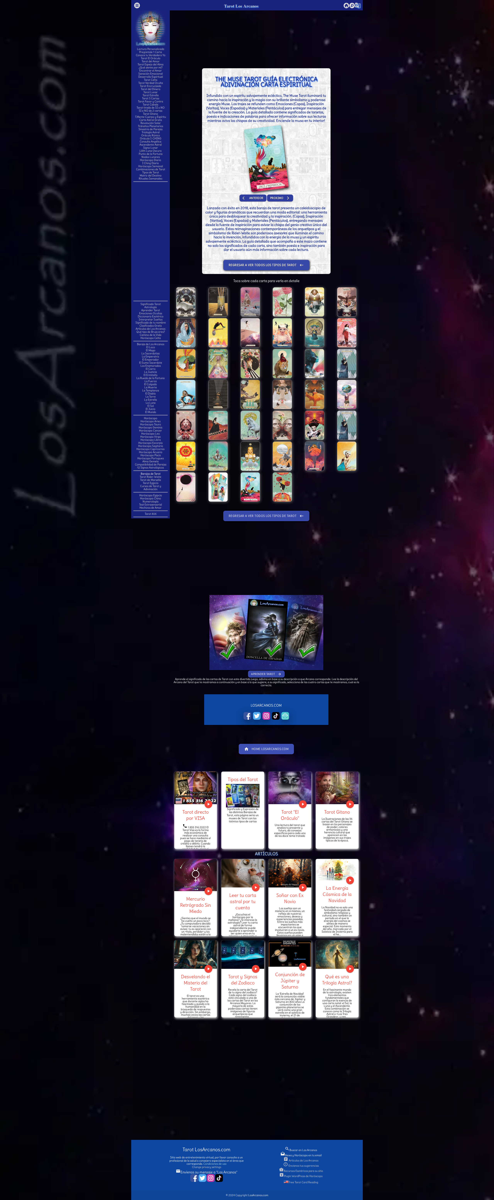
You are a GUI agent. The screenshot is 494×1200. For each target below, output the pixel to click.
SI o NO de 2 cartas (150, 110)
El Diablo (150, 393)
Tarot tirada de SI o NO (151, 107)
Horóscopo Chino (150, 498)
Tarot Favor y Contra (150, 101)
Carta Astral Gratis (150, 120)
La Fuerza (151, 381)
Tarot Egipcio (150, 483)
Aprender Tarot (150, 310)
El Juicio (150, 409)
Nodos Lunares (150, 157)
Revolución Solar (150, 123)
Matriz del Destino (151, 175)
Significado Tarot (150, 304)
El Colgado (150, 384)
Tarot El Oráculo (150, 58)
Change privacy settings (206, 1167)
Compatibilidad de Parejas (150, 464)
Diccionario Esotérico (150, 316)
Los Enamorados (150, 365)
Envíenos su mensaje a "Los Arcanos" (206, 1172)
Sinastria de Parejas (150, 129)
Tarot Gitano (150, 113)
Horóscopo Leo (150, 433)
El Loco (150, 347)
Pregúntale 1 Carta (150, 52)
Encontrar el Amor (150, 70)
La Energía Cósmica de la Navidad (337, 894)
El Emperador (150, 359)
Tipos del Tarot (243, 779)
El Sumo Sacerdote (150, 362)
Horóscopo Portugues (150, 458)
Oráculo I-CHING (150, 138)
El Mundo (150, 412)
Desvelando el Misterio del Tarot (195, 983)
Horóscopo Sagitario (150, 446)
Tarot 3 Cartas (150, 98)
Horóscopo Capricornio (150, 449)
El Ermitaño (150, 375)
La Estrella (150, 399)
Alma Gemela (150, 461)
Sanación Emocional (150, 73)
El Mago (150, 350)
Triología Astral (151, 132)
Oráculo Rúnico (150, 135)
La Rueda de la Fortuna (150, 378)
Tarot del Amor (151, 61)
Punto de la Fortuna (150, 154)
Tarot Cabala (150, 104)
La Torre (150, 396)
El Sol (150, 406)
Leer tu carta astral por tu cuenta (242, 901)
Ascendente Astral (151, 144)
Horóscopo (150, 418)
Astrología (150, 307)
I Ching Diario (150, 163)
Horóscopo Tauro (150, 424)
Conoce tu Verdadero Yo (150, 55)
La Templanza (150, 390)
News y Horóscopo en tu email (301, 1155)
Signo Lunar (150, 147)
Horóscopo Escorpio (150, 443)
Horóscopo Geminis (150, 427)
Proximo (280, 198)
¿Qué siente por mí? (150, 67)
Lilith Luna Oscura (151, 151)
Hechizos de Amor (151, 507)
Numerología (150, 501)
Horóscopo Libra (150, 440)
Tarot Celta (150, 80)
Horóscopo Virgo (150, 436)
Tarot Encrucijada (150, 86)
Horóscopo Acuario (150, 452)
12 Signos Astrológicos (150, 467)
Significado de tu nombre (150, 322)
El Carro (151, 369)
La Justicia (150, 372)
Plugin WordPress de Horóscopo (301, 1176)
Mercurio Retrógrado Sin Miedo (195, 905)
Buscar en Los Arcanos (301, 1150)
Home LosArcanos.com (266, 749)
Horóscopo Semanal (150, 166)
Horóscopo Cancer (150, 430)
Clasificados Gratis (151, 325)
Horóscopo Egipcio (150, 495)
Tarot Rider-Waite (150, 477)
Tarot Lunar (150, 92)
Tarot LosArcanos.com (206, 1150)
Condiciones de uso (215, 1163)
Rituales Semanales (150, 178)
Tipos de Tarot (150, 172)
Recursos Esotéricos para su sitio (301, 1171)
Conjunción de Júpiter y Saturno (290, 981)
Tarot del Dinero (150, 89)
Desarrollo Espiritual (150, 76)
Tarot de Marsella (150, 480)
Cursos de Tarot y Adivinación (150, 487)
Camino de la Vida (150, 335)
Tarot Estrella (151, 95)
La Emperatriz (150, 356)
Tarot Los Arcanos (241, 6)
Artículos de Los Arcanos (150, 328)
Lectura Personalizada (150, 49)
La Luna (151, 402)
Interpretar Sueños (150, 319)
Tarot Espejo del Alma (150, 64)
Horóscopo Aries (150, 421)
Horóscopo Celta (150, 338)
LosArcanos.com (258, 1195)
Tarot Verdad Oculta (150, 83)
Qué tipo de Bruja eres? (150, 332)
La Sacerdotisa (150, 353)
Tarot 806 (150, 514)
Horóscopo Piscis (150, 455)
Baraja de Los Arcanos (150, 344)
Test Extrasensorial (150, 504)
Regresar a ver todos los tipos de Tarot (266, 265)
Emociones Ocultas (150, 313)
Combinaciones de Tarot (150, 169)
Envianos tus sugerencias (301, 1165)
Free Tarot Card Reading (303, 1182)
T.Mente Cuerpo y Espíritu (150, 117)
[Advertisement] (150, 241)
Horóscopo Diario (150, 160)
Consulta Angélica (150, 141)
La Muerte (150, 387)
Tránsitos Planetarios (150, 126)
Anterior (253, 198)
